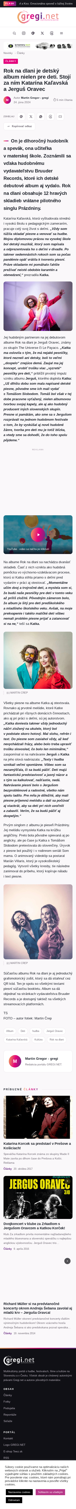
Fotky (7, 1401)
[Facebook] (33, 33)
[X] (31, 116)
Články (21, 53)
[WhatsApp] (41, 116)
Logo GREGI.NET (15, 1444)
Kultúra (38, 1039)
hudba (35, 1031)
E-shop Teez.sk (13, 1451)
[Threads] (51, 33)
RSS (6, 1457)
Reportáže (10, 1414)
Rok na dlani (57, 1039)
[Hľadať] (14, 33)
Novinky (8, 53)
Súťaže (8, 1421)
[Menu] (61, 33)
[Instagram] (23, 33)
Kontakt (8, 1438)
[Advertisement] (38, 481)
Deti (23, 1031)
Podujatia (9, 1408)
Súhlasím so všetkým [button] (50, 1492)
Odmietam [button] (14, 1500)
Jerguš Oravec (54, 1031)
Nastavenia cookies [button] (19, 1492)
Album (9, 1031)
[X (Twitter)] (42, 33)
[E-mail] (60, 116)
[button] (38, 534)
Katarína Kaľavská (16, 1039)
